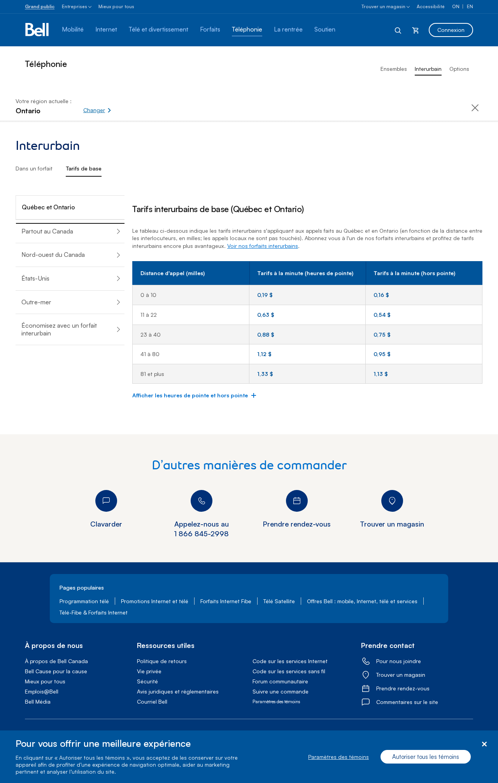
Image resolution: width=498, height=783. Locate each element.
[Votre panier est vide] (415, 30)
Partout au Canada (47, 231)
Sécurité (147, 681)
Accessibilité (431, 6)
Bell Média (38, 701)
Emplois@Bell (41, 691)
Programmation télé (84, 601)
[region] (249, 756)
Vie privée (149, 671)
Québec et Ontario (48, 207)
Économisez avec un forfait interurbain (59, 329)
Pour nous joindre (398, 661)
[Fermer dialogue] (484, 744)
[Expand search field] (398, 30)
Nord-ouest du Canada (53, 254)
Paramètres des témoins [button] (276, 701)
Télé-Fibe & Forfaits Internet (94, 612)
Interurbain (428, 68)
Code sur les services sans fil (289, 671)
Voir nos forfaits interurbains (262, 245)
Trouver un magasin (383, 6)
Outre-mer (36, 302)
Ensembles (394, 68)
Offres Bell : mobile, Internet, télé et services (362, 601)
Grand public (39, 6)
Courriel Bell (152, 701)
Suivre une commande (281, 691)
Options (459, 68)
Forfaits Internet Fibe (225, 601)
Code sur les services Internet (290, 661)
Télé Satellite (279, 601)
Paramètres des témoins (338, 756)
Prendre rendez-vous (403, 688)
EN (470, 6)
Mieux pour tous (116, 6)
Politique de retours (162, 661)
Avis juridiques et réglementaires (178, 691)
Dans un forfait (34, 168)
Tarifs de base (84, 168)
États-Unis (35, 278)
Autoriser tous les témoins (425, 756)
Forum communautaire (280, 681)
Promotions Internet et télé (154, 601)
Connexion (451, 29)
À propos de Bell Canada (56, 661)
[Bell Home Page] (37, 30)
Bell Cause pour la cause (56, 671)
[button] (124, 106)
